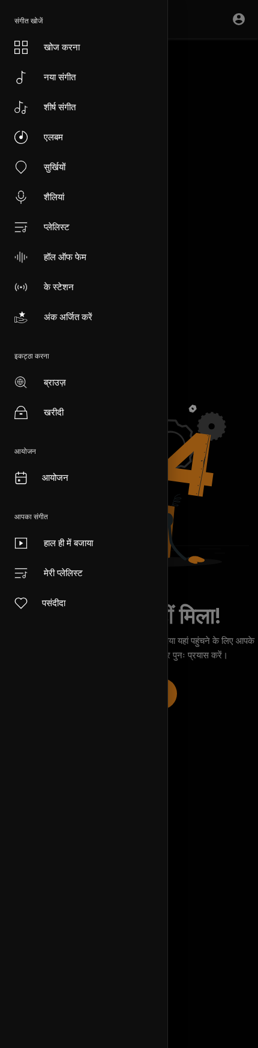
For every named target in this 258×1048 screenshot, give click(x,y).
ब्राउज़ (55, 382)
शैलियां (54, 197)
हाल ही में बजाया (68, 543)
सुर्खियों (54, 167)
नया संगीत (60, 77)
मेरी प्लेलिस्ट (63, 573)
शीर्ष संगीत (60, 107)
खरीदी (54, 412)
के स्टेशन (59, 287)
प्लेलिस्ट (57, 227)
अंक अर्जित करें (68, 317)
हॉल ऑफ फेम (65, 257)
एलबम (53, 137)
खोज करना (62, 47)
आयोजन (55, 477)
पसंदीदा (53, 603)
